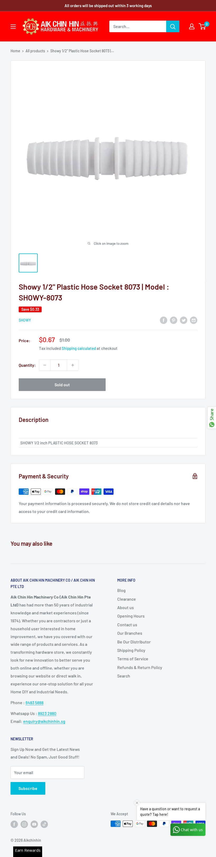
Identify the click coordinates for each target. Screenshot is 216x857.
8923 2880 (47, 713)
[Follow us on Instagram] (24, 824)
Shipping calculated (79, 348)
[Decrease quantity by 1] (44, 365)
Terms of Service (132, 658)
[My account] (191, 26)
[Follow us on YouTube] (34, 824)
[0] (202, 26)
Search (123, 675)
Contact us (127, 624)
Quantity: (27, 365)
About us (125, 607)
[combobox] (137, 26)
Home (15, 51)
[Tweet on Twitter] (183, 320)
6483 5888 (34, 702)
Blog (121, 590)
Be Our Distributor (134, 641)
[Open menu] (13, 27)
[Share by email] (193, 320)
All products (35, 51)
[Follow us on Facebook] (14, 824)
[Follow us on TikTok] (44, 824)
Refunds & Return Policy (139, 667)
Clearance (126, 598)
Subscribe (27, 788)
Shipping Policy (131, 650)
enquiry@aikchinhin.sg (44, 721)
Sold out (62, 384)
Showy (25, 320)
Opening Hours (131, 615)
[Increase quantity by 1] (72, 365)
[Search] (172, 26)
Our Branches (129, 632)
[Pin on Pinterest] (173, 320)
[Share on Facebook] (163, 320)
